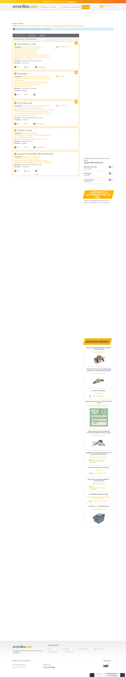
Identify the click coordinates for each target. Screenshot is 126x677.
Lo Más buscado (68, 652)
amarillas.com (25, 6)
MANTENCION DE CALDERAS (31, 47)
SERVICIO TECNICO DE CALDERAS (25, 53)
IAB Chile (106, 665)
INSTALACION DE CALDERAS (37, 112)
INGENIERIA (27, 78)
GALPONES (37, 161)
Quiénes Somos (53, 652)
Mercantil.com (98, 649)
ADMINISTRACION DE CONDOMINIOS (39, 163)
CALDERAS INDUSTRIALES (22, 86)
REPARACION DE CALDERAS (23, 59)
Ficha (112, 167)
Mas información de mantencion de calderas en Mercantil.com (32, 29)
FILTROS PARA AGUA (21, 112)
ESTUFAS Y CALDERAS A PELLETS (25, 51)
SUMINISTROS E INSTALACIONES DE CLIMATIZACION (32, 57)
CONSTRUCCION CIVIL (21, 159)
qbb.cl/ (37, 174)
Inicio (49, 649)
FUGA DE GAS (18, 78)
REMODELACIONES (20, 163)
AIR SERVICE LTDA (90, 167)
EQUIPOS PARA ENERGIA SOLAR (24, 139)
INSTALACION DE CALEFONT (33, 108)
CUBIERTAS (45, 161)
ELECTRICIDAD (19, 80)
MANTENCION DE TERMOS (41, 114)
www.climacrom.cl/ (40, 123)
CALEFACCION (34, 49)
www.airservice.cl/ (42, 67)
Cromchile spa (89, 180)
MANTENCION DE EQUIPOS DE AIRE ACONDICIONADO (32, 135)
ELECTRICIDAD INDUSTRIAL (41, 78)
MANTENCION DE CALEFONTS (24, 110)
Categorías (32, 35)
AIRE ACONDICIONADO (21, 49)
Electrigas (87, 173)
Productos (66, 649)
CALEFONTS (18, 84)
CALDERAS (25, 76)
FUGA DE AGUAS (19, 116)
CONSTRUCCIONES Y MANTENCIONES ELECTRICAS (31, 82)
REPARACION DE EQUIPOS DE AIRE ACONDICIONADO (31, 55)
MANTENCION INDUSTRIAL (31, 157)
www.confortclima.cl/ (41, 147)
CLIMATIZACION (43, 106)
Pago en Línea (83, 649)
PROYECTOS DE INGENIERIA (32, 84)
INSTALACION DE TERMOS (23, 114)
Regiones (43, 35)
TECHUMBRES (34, 159)
